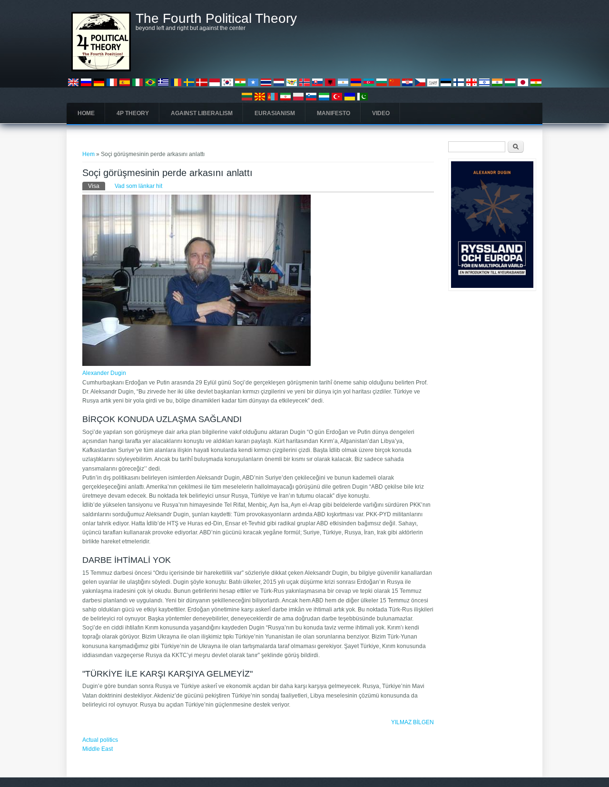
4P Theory (133, 113)
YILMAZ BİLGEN (412, 722)
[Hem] (101, 69)
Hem (88, 154)
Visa (96, 186)
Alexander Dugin (104, 373)
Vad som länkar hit (138, 186)
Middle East (97, 749)
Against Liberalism (202, 113)
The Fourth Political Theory (216, 18)
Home (86, 113)
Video (381, 113)
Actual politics (100, 740)
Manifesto (333, 113)
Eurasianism (275, 113)
